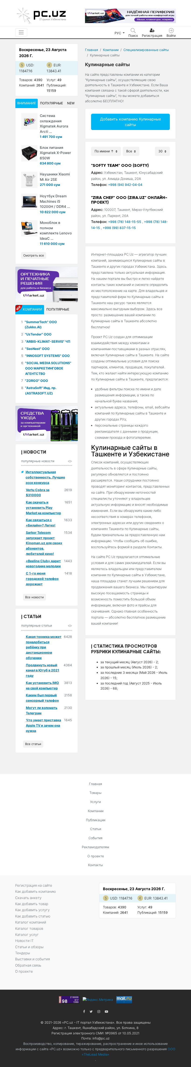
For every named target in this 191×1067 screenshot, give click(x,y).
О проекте (95, 856)
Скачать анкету (28, 898)
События (95, 838)
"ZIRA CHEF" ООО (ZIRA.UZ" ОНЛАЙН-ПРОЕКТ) (129, 200)
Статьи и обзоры (29, 947)
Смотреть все (33, 255)
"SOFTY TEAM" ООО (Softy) (120, 165)
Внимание (26, 103)
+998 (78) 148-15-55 (125, 222)
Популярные (51, 103)
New (71, 103)
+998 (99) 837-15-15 (119, 228)
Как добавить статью (32, 916)
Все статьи (33, 744)
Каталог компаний (30, 922)
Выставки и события (32, 959)
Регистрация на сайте (33, 885)
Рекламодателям (95, 847)
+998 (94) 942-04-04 (125, 185)
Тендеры (22, 953)
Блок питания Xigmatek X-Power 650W (55, 152)
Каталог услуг (27, 934)
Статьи (95, 829)
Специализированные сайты (146, 50)
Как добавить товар (31, 904)
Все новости (34, 597)
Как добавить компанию (35, 891)
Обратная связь (28, 965)
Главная (91, 50)
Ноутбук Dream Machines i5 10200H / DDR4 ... (55, 201)
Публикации (95, 820)
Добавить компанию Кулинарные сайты (130, 122)
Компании (111, 50)
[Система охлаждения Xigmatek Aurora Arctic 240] (29, 121)
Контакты (95, 865)
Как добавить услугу (32, 910)
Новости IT (24, 940)
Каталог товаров (29, 928)
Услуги (95, 802)
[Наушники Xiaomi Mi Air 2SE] (29, 180)
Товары (95, 793)
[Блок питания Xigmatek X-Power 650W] (29, 153)
